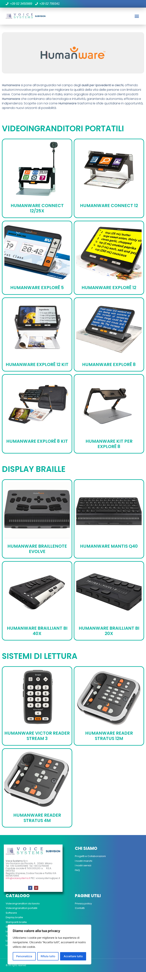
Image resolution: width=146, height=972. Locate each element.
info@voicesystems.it (18, 878)
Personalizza (24, 956)
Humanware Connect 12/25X (37, 208)
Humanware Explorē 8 (109, 364)
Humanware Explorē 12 (109, 288)
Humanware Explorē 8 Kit (37, 441)
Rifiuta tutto (48, 956)
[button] (136, 16)
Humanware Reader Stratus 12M (109, 735)
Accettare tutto (73, 956)
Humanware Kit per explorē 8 (109, 444)
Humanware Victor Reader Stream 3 (37, 735)
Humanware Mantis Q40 (109, 546)
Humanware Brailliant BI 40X (37, 631)
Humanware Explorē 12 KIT (37, 364)
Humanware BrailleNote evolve (37, 548)
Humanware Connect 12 (109, 206)
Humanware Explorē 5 (37, 288)
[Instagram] (36, 888)
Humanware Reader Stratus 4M (37, 817)
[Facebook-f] (30, 888)
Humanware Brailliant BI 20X (109, 631)
